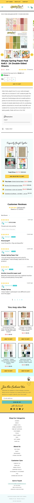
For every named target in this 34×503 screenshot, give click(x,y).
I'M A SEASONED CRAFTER (25, 256)
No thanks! (25, 261)
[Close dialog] (32, 240)
